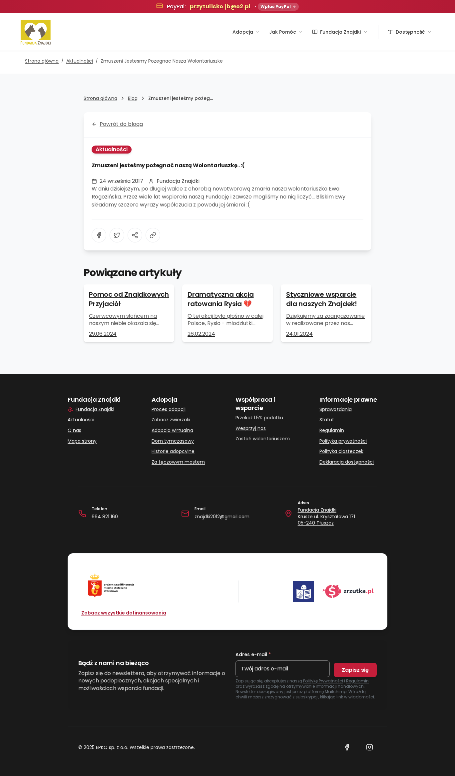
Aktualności (79, 61)
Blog (133, 98)
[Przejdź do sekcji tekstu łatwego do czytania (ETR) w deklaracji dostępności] (303, 591)
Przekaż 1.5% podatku (259, 418)
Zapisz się (355, 670)
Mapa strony (82, 441)
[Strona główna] (36, 32)
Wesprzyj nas (250, 428)
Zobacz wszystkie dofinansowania (123, 612)
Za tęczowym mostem (178, 462)
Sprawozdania (335, 409)
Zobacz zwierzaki (171, 420)
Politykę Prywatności (323, 681)
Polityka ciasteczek (341, 451)
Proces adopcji (169, 409)
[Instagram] (369, 747)
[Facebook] (346, 747)
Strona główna (42, 61)
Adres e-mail (253, 654)
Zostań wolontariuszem (262, 439)
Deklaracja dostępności (346, 462)
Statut (326, 420)
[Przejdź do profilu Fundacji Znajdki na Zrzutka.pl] (348, 591)
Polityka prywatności (343, 441)
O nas (74, 430)
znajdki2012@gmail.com (222, 516)
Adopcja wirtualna (172, 430)
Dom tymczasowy (173, 441)
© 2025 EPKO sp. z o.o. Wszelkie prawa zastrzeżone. (136, 747)
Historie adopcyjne (173, 451)
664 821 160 (105, 516)
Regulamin (331, 430)
